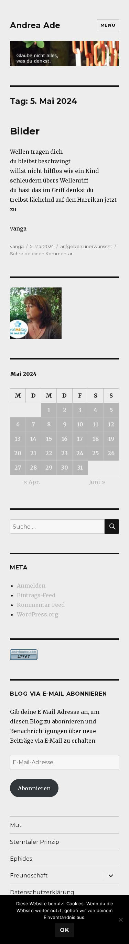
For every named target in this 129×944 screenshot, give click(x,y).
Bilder (25, 131)
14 (33, 438)
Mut (16, 825)
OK (64, 930)
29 (48, 467)
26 (111, 453)
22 (48, 453)
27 (17, 467)
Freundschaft (29, 875)
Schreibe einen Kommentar (41, 253)
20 (17, 453)
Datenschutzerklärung (42, 892)
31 (80, 467)
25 (95, 453)
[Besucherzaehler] (64, 654)
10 (80, 424)
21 (33, 453)
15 (49, 438)
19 (111, 438)
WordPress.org (37, 614)
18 (96, 438)
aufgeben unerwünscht (86, 246)
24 (80, 453)
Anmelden (31, 585)
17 (80, 438)
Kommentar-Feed (41, 604)
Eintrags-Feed (36, 595)
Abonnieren (34, 788)
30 (64, 467)
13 (18, 438)
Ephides (21, 859)
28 (33, 467)
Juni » (97, 482)
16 (64, 438)
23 (64, 453)
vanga (17, 246)
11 (95, 424)
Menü (107, 25)
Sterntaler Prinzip (34, 842)
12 (111, 424)
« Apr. (31, 482)
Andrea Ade (35, 25)
